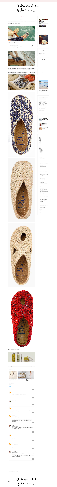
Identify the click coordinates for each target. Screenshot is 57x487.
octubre (41, 151)
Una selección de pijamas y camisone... (29, 380)
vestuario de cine (40, 102)
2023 (39, 140)
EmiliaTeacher (14, 451)
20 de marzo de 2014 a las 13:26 (15, 416)
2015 (39, 147)
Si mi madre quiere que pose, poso (43, 183)
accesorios (40, 104)
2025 (39, 138)
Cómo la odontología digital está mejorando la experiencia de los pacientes (45, 119)
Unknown (13, 415)
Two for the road (42, 202)
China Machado (41, 165)
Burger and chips (42, 182)
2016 (39, 146)
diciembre (41, 149)
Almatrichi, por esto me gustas (43, 199)
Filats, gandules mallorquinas (43, 158)
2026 (39, 137)
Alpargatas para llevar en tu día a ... (21, 380)
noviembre (41, 150)
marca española (44, 102)
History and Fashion (44, 104)
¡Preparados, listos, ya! (42, 207)
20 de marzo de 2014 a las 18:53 (15, 426)
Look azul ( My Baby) (42, 173)
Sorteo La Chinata (42, 188)
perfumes (44, 105)
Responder (33, 422)
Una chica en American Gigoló (43, 166)
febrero (41, 208)
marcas (21, 16)
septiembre (41, 152)
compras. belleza (40, 105)
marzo (40, 157)
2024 (39, 139)
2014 (39, 148)
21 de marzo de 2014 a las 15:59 (15, 444)
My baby (43, 103)
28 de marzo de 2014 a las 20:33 (15, 452)
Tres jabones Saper (42, 193)
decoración (40, 103)
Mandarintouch (14, 443)
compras (46, 103)
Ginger (13, 425)
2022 (39, 141)
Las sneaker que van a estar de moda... (12, 380)
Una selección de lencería (45, 127)
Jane (21, 19)
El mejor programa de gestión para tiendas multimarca (44, 124)
